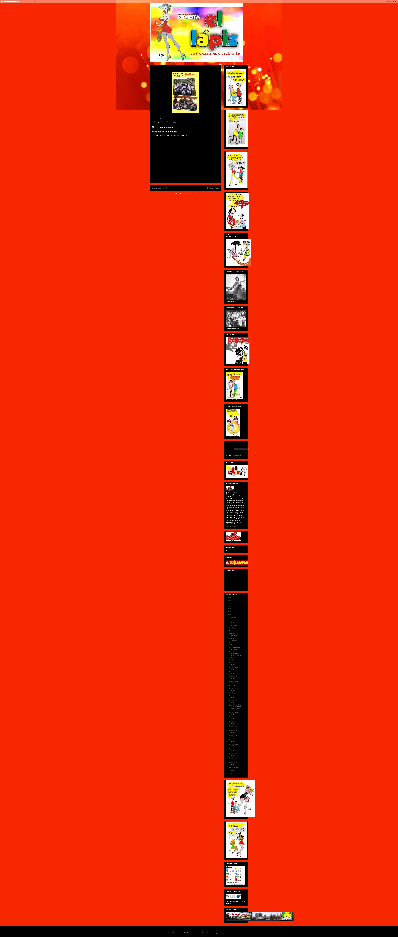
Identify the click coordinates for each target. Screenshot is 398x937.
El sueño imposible (233, 639)
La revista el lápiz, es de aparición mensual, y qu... (235, 706)
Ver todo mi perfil (231, 526)
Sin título (232, 628)
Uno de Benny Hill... (234, 643)
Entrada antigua (213, 188)
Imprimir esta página (158, 118)
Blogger (222, 933)
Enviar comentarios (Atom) (190, 193)
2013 (230, 603)
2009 (230, 614)
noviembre (233, 620)
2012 (230, 606)
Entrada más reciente (160, 188)
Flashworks (203, 933)
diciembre (233, 617)
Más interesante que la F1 (234, 648)
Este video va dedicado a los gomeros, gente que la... (235, 654)
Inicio (187, 188)
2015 (230, 597)
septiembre (233, 625)
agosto (232, 770)
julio (231, 773)
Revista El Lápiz (233, 493)
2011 (229, 609)
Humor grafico (234, 767)
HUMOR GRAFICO (233, 634)
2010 (230, 612)
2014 (230, 600)
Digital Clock (239, 455)
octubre (232, 623)
